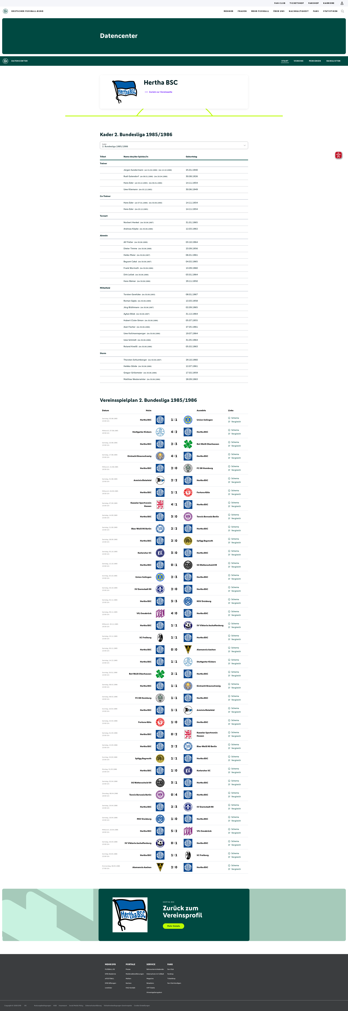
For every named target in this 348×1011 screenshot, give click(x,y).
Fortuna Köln (203, 492)
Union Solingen (205, 420)
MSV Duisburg (204, 601)
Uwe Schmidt (130, 340)
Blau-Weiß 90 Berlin (141, 529)
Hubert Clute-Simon (134, 320)
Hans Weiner (130, 281)
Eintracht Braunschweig (139, 456)
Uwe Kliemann (131, 189)
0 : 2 (174, 734)
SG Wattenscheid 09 (207, 565)
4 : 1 (174, 456)
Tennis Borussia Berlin (208, 517)
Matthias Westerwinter (135, 379)
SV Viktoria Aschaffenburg (210, 625)
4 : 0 (174, 613)
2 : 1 (174, 673)
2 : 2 (174, 480)
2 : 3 (174, 444)
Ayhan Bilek (129, 314)
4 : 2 (174, 432)
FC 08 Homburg (205, 468)
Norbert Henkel (131, 222)
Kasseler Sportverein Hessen (140, 504)
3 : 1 (174, 782)
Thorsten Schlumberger (135, 360)
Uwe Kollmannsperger (135, 333)
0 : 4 (174, 794)
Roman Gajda (130, 301)
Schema (235, 418)
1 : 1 (174, 420)
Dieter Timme (130, 248)
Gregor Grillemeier (133, 373)
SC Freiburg (145, 637)
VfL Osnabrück (144, 613)
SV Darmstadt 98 (143, 589)
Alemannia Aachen (206, 650)
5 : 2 (174, 831)
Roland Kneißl (131, 346)
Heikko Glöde (130, 366)
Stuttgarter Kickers (141, 432)
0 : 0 (174, 649)
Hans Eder (129, 183)
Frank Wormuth (131, 268)
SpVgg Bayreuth (205, 541)
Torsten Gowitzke (132, 294)
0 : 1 (174, 565)
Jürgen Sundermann (133, 170)
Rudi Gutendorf (131, 176)
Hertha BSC (145, 420)
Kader (104, 144)
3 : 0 (174, 516)
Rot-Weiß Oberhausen (208, 444)
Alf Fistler (128, 242)
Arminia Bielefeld (142, 480)
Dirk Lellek (129, 275)
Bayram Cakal (130, 261)
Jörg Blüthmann (131, 307)
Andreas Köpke (131, 229)
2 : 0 (174, 468)
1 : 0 (174, 722)
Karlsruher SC (144, 553)
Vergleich (236, 422)
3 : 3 (174, 601)
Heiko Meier (130, 255)
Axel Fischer (130, 327)
